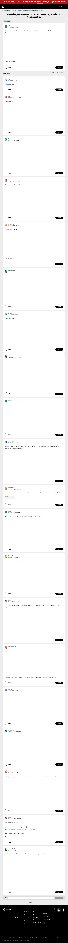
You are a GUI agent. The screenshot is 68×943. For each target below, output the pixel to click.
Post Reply (59, 898)
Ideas (44, 7)
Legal (4, 937)
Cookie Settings (29, 937)
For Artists (26, 911)
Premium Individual (44, 912)
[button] (63, 26)
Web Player (36, 915)
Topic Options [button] (6, 21)
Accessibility (44, 937)
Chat (33, 7)
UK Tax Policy (15, 940)
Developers (27, 915)
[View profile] (6, 26)
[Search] (57, 7)
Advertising (27, 918)
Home (9, 10)
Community (9, 7)
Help (24, 7)
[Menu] (65, 7)
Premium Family (46, 919)
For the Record (18, 918)
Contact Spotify (37, 922)
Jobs (16, 915)
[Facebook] (63, 910)
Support (35, 911)
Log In (60, 6)
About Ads (37, 937)
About (16, 911)
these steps (40, 3)
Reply (59, 67)
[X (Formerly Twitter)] (59, 910)
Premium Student (44, 923)
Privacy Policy (21, 937)
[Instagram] (54, 910)
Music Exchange (18, 10)
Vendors (26, 924)
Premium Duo (45, 916)
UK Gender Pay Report (24, 940)
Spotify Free (45, 927)
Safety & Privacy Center (12, 937)
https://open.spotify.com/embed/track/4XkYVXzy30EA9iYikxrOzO (20, 829)
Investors (26, 921)
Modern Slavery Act (7, 940)
